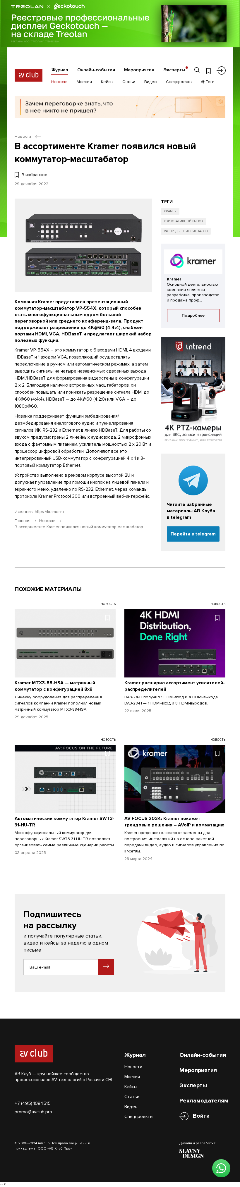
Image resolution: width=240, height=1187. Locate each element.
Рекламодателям (203, 1100)
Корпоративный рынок (183, 221)
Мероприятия (139, 70)
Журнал (59, 70)
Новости (59, 81)
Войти (201, 1115)
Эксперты (174, 70)
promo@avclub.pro (33, 1112)
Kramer (170, 211)
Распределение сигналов (186, 231)
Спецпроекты (179, 81)
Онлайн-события (96, 70)
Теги (210, 81)
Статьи (128, 81)
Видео (150, 81)
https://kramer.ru (49, 511)
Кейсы (107, 81)
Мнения (84, 81)
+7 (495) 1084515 (33, 1103)
